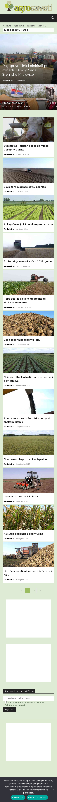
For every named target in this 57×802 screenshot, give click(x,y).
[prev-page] (15, 590)
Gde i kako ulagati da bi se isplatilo (25, 459)
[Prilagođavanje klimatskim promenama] (28, 207)
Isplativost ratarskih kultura (21, 496)
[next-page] (40, 590)
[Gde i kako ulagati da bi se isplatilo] (28, 442)
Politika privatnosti (37, 797)
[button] (5, 18)
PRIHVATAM (18, 797)
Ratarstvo (31, 25)
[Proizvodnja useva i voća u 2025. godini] (28, 245)
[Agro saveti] (28, 7)
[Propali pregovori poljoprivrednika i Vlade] (23, 101)
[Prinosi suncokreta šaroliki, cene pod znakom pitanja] (28, 401)
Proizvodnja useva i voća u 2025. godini (28, 261)
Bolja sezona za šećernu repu (22, 339)
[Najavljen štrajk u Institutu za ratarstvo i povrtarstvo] (28, 360)
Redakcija (7, 80)
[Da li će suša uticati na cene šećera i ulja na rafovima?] (28, 554)
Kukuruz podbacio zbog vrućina (23, 533)
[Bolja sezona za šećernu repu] (28, 323)
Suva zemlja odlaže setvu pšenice (25, 186)
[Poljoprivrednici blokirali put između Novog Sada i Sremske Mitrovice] (28, 59)
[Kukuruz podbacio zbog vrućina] (28, 517)
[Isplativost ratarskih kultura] (28, 480)
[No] (53, 789)
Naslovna (7, 25)
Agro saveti (19, 25)
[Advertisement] (28, 618)
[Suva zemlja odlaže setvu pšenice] (28, 170)
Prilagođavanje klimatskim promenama (28, 224)
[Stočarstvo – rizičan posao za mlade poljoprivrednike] (28, 129)
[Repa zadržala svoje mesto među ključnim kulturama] (28, 282)
